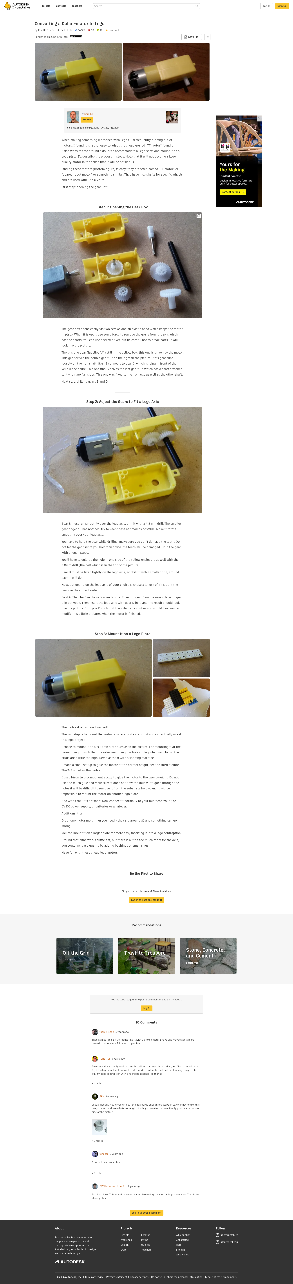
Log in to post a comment (146, 1212)
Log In (266, 6)
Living (144, 1240)
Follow (87, 119)
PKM (102, 1096)
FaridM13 (104, 1058)
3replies (98, 1140)
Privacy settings (139, 1277)
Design (125, 1245)
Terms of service (94, 1277)
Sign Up (282, 6)
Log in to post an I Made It (146, 900)
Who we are (182, 1254)
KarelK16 (43, 30)
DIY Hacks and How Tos (113, 1186)
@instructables (229, 1235)
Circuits (56, 30)
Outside (145, 1245)
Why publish (183, 1235)
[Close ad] (259, 118)
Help (178, 1245)
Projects (45, 6)
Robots (68, 30)
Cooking (145, 1235)
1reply (97, 1083)
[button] (207, 37)
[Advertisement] (239, 161)
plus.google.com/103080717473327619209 (95, 128)
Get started (182, 1240)
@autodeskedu (229, 1242)
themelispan (106, 1032)
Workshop (126, 1240)
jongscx (103, 1154)
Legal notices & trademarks (221, 1277)
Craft (123, 1249)
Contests (61, 6)
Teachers (77, 6)
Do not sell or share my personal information (176, 1277)
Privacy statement (116, 1277)
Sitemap (181, 1249)
